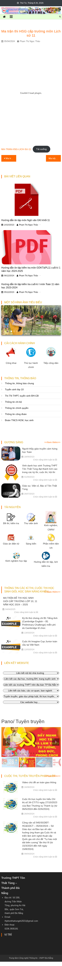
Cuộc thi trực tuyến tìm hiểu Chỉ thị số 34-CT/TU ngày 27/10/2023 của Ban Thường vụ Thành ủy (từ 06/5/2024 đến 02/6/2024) (39, 804)
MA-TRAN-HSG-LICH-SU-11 (16, 149)
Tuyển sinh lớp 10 (14, 389)
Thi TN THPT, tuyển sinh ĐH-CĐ (22, 395)
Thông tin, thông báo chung (19, 383)
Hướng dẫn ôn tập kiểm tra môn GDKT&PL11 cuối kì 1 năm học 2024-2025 (30, 269)
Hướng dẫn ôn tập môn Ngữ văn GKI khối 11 (25, 220)
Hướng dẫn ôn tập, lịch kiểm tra (46, 564)
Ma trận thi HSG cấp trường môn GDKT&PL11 (11, 158)
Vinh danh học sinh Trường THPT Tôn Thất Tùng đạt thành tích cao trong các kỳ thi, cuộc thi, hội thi (39, 468)
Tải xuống (41, 149)
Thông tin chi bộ (13, 402)
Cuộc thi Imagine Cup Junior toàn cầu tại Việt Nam (39, 643)
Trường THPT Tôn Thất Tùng (31, 9)
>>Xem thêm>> (52, 442)
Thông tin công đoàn (16, 414)
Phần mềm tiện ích (51, 545)
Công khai (11, 363)
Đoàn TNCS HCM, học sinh (19, 420)
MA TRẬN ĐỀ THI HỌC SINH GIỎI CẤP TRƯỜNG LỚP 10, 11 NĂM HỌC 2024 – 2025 (20, 601)
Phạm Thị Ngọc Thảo (30, 41)
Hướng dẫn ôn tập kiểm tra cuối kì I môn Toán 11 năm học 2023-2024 (30, 286)
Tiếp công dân (50, 363)
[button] (56, 320)
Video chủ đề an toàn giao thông (39, 782)
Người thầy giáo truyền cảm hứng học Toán (39, 450)
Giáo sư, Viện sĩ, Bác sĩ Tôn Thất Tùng (39, 487)
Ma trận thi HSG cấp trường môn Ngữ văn (55, 158)
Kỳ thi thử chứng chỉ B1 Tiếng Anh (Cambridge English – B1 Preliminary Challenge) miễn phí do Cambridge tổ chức (40, 623)
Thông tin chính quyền (16, 408)
